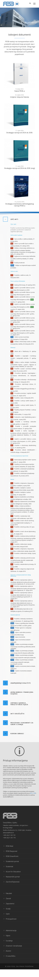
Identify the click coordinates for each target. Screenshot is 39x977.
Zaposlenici (10, 903)
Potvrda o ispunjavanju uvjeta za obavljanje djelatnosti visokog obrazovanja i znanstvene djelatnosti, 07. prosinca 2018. (23, 582)
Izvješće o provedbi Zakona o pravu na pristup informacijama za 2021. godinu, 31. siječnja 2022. (22, 314)
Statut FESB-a (19, 91)
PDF (35, 793)
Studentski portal (12, 861)
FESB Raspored (11, 851)
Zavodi (8, 898)
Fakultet (9, 893)
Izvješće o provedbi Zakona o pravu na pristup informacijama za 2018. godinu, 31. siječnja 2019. (22, 326)
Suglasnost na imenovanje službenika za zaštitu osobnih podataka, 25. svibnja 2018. (22, 258)
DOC (31, 793)
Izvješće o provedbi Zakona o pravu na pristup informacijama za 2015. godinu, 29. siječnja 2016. (23, 441)
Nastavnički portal (13, 877)
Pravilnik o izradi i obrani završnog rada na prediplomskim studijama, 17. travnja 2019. (22, 523)
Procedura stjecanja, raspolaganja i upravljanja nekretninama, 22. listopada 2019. (23, 375)
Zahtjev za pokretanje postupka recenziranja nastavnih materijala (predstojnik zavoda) (21, 662)
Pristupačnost (11, 919)
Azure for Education (13, 871)
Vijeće (8, 935)
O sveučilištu (10, 956)
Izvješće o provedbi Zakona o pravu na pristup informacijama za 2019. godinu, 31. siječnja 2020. (22, 320)
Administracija (11, 930)
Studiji (8, 909)
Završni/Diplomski (13, 882)
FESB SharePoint (12, 856)
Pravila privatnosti (19, 263)
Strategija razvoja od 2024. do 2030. (19, 133)
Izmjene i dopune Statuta (19, 97)
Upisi (8, 914)
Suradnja (9, 941)
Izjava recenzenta (20, 637)
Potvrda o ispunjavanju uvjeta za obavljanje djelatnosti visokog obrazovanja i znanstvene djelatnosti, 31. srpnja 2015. (23, 588)
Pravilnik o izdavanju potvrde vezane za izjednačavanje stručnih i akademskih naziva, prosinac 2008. (22, 560)
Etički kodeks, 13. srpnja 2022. (22, 414)
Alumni (8, 951)
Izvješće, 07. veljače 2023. (17, 309)
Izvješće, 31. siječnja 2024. (17, 302)
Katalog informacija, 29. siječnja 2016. (25, 285)
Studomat (9, 866)
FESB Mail (9, 846)
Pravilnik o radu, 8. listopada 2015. (24, 398)
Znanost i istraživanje (14, 946)
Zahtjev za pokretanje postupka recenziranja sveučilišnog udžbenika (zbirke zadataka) (22, 646)
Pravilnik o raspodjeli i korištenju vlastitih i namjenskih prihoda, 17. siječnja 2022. (23, 358)
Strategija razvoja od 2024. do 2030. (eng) (19, 168)
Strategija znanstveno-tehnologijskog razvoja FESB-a (19, 205)
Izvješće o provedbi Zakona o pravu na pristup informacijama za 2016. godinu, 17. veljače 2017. (22, 333)
